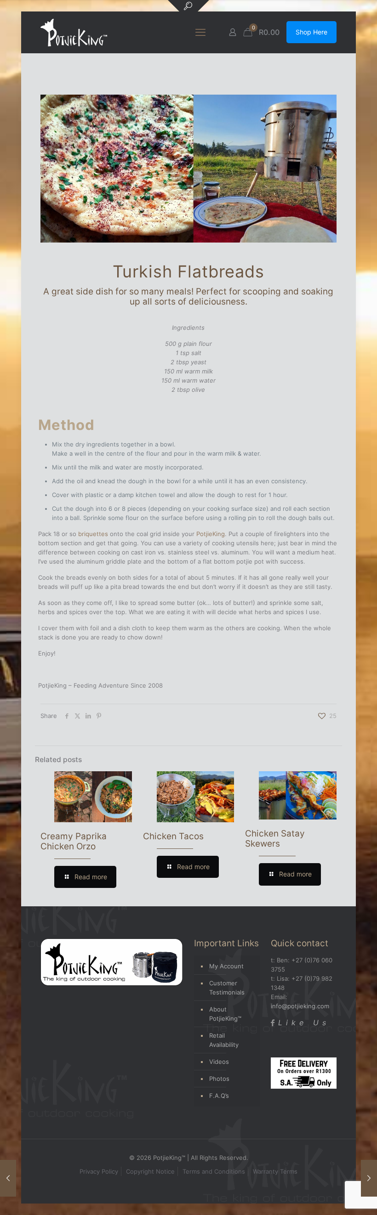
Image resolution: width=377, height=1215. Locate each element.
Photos (219, 1078)
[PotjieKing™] (73, 32)
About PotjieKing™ (225, 1014)
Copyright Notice (150, 1171)
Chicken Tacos (173, 836)
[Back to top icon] (333, 1196)
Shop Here (311, 32)
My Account (226, 966)
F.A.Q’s (219, 1095)
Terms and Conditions (214, 1171)
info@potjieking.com (300, 1006)
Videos (219, 1061)
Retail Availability (224, 1040)
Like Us (304, 1022)
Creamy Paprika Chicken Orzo (73, 841)
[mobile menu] (200, 32)
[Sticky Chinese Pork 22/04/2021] (369, 1178)
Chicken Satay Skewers (275, 838)
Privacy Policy (99, 1171)
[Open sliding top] (188, 10)
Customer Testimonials (227, 987)
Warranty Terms (275, 1171)
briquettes (93, 533)
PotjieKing (210, 533)
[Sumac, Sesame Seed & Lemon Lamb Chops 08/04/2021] (8, 1178)
